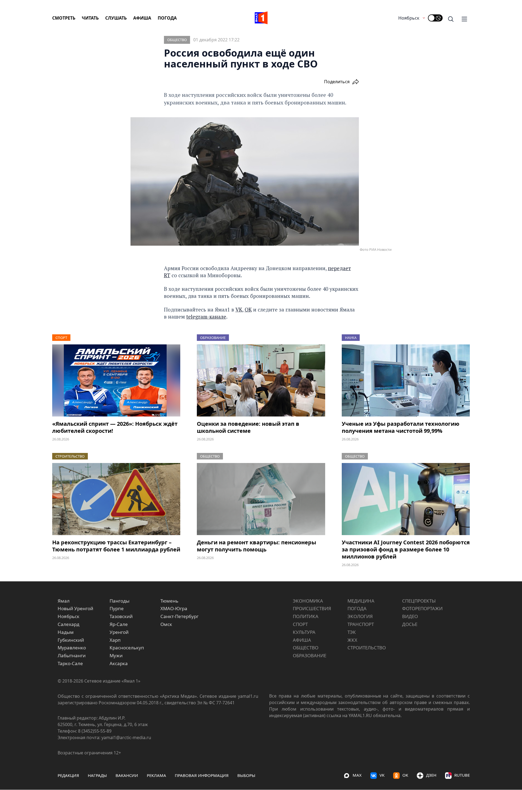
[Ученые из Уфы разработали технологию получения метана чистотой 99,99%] (406, 380)
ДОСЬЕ (409, 624)
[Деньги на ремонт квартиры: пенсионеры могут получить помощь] (261, 499)
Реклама (156, 775)
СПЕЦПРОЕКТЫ (419, 601)
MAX (357, 775)
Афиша (142, 18)
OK (405, 775)
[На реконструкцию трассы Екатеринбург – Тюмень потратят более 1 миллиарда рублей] (116, 499)
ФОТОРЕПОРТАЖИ (422, 608)
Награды (97, 775)
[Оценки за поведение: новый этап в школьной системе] (261, 380)
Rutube (462, 775)
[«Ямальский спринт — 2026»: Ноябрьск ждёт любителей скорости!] (116, 380)
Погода (167, 18)
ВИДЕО (410, 616)
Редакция (68, 775)
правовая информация (202, 775)
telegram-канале (206, 316)
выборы (246, 775)
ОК (248, 309)
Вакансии (127, 775)
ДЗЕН (431, 775)
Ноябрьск (408, 18)
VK (238, 309)
